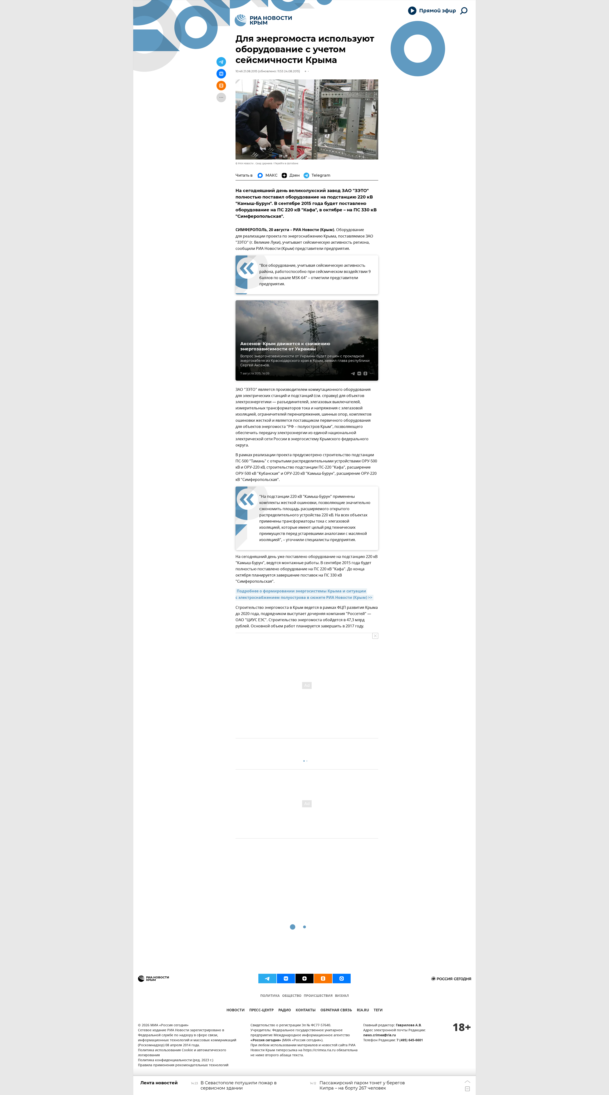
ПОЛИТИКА (270, 996)
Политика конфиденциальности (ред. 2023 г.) (175, 1060)
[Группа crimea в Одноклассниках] (323, 978)
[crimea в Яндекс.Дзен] (304, 978)
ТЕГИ (378, 1010)
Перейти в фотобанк (286, 163)
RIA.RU (363, 1010)
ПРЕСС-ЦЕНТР (261, 1010)
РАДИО (284, 1010)
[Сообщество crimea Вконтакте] (286, 978)
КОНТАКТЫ (306, 1010)
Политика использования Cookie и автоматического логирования (182, 1053)
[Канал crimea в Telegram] (267, 978)
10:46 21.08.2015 (246, 71)
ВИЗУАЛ (342, 996)
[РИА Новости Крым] (263, 20)
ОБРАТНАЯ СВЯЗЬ (336, 1010)
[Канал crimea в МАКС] (342, 978)
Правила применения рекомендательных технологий (183, 1065)
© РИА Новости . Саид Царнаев (254, 163)
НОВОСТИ (235, 1010)
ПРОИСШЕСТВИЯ (318, 996)
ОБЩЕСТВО (291, 996)
